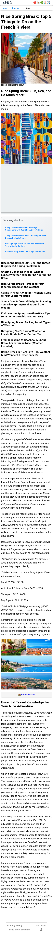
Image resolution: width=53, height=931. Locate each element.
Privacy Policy (14, 925)
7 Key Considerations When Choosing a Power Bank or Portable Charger (25, 236)
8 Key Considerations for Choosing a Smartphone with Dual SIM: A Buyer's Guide (25, 228)
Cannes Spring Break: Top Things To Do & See (25, 252)
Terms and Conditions (19, 929)
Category (16, 8)
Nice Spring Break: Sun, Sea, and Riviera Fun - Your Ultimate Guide (25, 245)
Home (4, 8)
